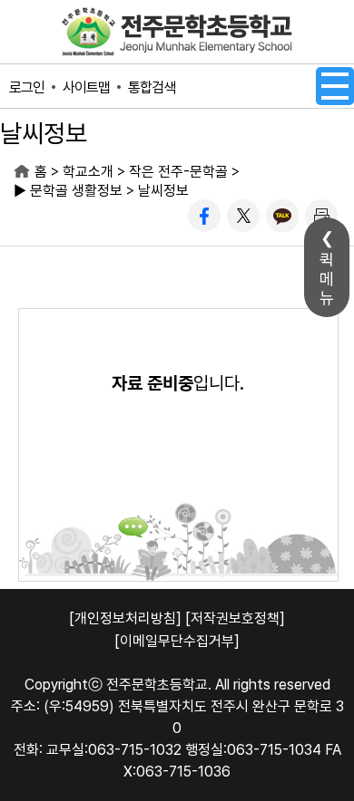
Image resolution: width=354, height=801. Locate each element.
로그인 (26, 87)
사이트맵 (86, 87)
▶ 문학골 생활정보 (68, 190)
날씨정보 (163, 190)
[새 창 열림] (204, 215)
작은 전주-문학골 (178, 171)
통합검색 (151, 87)
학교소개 (88, 171)
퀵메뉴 (327, 278)
